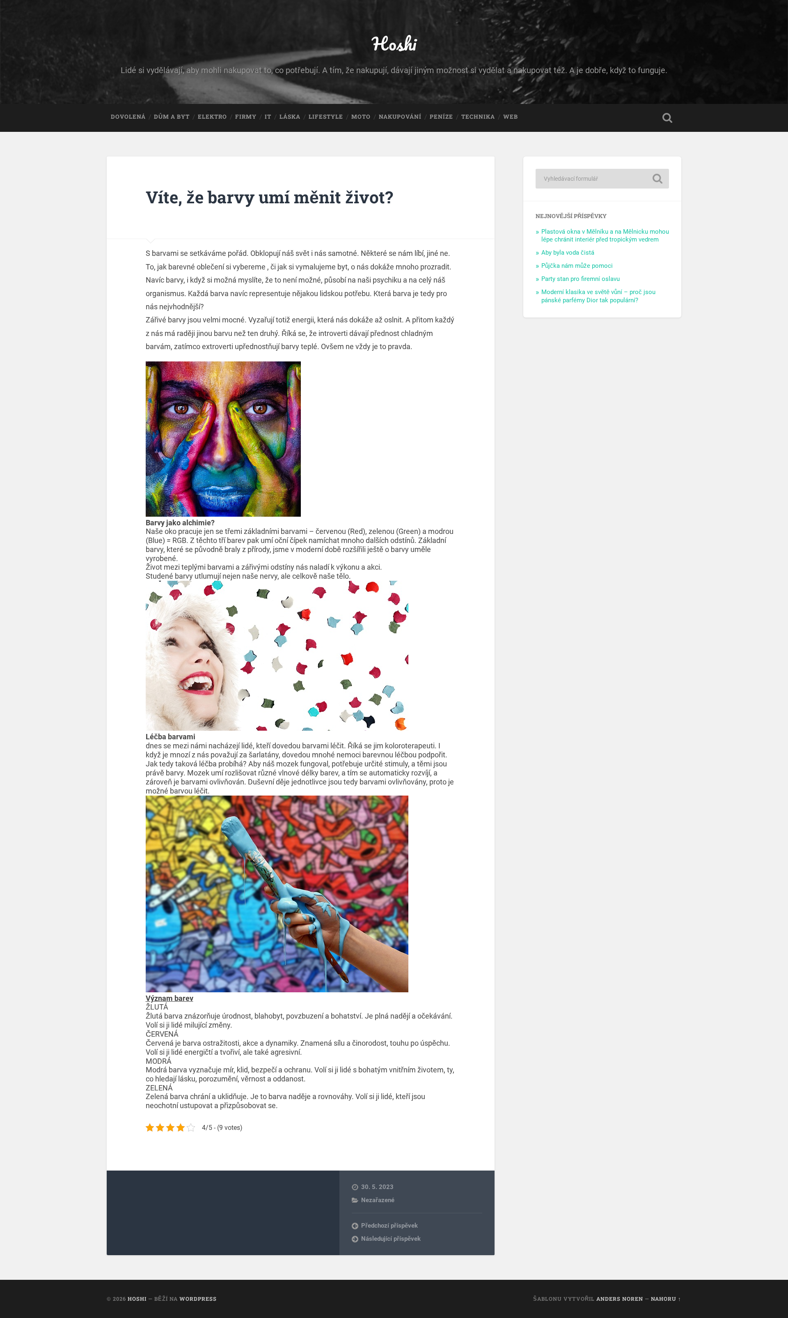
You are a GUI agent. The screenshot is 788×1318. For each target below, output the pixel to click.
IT (268, 116)
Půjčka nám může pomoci (577, 265)
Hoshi (394, 43)
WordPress (198, 1298)
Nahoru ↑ (666, 1298)
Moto (361, 116)
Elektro (212, 116)
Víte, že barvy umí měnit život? (269, 197)
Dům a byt (172, 116)
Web (510, 116)
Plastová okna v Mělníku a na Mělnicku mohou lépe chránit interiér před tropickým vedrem (605, 236)
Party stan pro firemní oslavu (580, 279)
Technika (478, 116)
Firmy (246, 116)
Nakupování (400, 116)
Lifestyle (326, 116)
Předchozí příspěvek (389, 1225)
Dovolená (128, 116)
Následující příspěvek (391, 1238)
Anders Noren (619, 1298)
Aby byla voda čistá (567, 252)
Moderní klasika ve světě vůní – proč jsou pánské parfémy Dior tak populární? (598, 296)
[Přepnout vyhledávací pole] (667, 118)
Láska (289, 116)
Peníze (441, 116)
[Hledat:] (602, 179)
